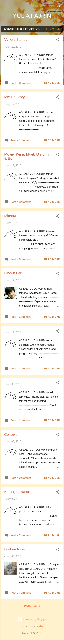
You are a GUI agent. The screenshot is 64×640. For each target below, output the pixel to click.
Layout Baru (13, 273)
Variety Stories (15, 39)
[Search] (59, 7)
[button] (57, 40)
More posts (32, 605)
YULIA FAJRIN (32, 15)
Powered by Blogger (34, 619)
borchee (40, 626)
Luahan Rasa (14, 549)
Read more (52, 83)
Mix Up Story (14, 97)
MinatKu (10, 216)
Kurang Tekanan (17, 492)
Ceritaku (10, 434)
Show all (53, 28)
